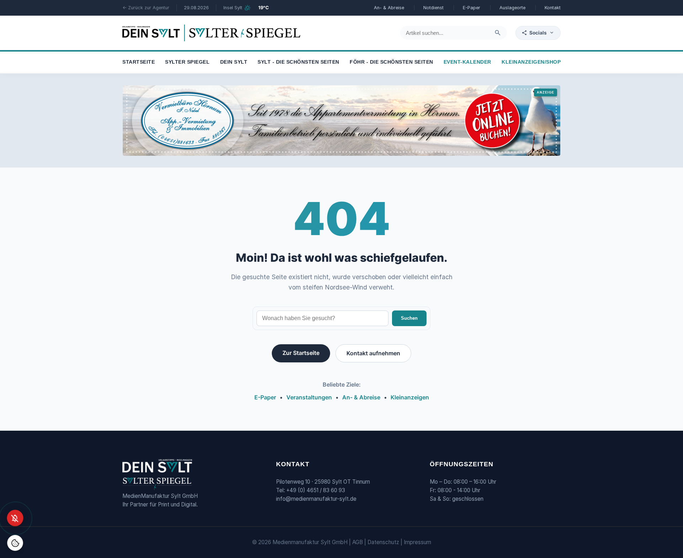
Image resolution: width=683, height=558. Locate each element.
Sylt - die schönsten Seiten (298, 62)
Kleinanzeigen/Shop (531, 62)
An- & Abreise (389, 7)
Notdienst (433, 7)
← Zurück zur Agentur (145, 7)
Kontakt (553, 7)
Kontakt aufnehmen (373, 353)
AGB (357, 542)
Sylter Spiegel (187, 62)
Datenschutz (383, 542)
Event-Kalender (467, 62)
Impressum (417, 542)
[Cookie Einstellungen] (15, 543)
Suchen (409, 318)
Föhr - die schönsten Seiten (391, 62)
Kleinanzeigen (410, 397)
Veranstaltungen (309, 397)
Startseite (138, 62)
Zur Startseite (300, 352)
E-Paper (471, 7)
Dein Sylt (234, 62)
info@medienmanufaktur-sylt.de (316, 498)
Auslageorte (512, 7)
